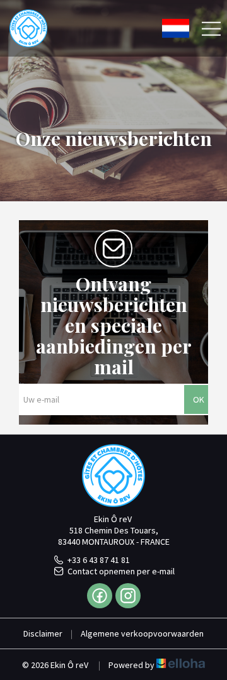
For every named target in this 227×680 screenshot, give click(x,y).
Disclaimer (42, 633)
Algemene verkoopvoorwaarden (142, 633)
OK (198, 399)
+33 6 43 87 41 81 (98, 560)
